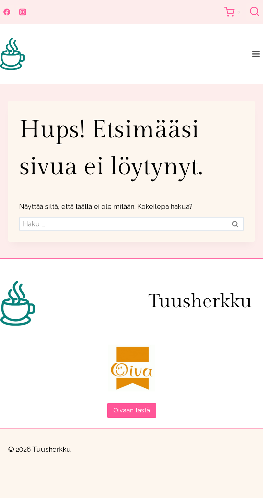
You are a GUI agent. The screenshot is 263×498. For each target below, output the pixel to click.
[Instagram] (22, 12)
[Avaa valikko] (256, 54)
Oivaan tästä (131, 410)
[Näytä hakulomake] (254, 12)
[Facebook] (7, 12)
